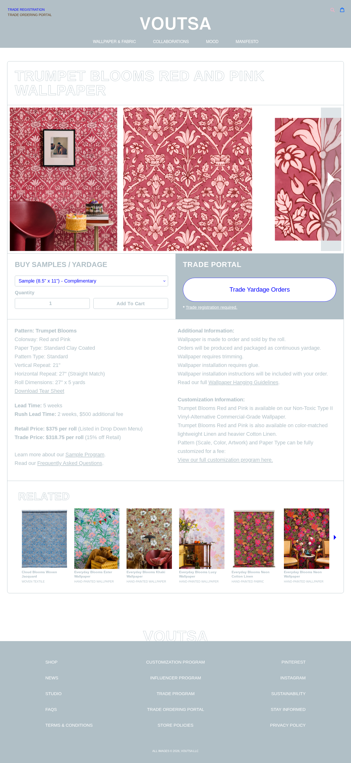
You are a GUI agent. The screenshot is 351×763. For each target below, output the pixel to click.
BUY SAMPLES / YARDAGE (61, 264)
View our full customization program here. (225, 460)
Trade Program (176, 693)
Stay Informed (288, 709)
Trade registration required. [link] (211, 307)
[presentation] (331, 179)
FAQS (51, 709)
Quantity (24, 292)
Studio (53, 693)
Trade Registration (26, 9)
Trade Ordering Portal (30, 15)
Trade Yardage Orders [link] (259, 289)
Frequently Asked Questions (69, 463)
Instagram (293, 677)
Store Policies (175, 725)
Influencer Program (175, 677)
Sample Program (84, 455)
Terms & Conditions (69, 725)
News (51, 677)
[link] (44, 545)
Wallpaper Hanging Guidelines (243, 382)
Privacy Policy (288, 725)
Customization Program (175, 662)
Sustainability (288, 693)
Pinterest (294, 662)
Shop (51, 662)
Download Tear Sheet (39, 391)
